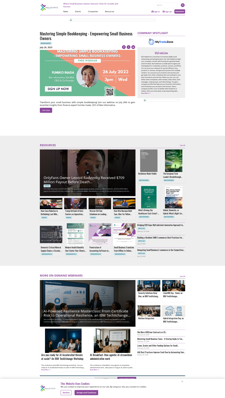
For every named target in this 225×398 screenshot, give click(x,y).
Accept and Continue (86, 392)
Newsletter (179, 11)
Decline (66, 392)
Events (78, 11)
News (65, 11)
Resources (109, 11)
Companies (93, 11)
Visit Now (46, 110)
